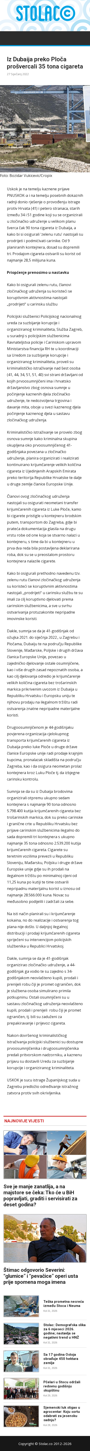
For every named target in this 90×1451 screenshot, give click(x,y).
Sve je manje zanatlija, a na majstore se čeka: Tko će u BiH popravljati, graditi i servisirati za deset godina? (40, 1195)
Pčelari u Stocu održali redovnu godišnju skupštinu (61, 1386)
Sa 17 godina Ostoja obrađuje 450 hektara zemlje (60, 1358)
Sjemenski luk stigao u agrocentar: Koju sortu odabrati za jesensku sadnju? (61, 1413)
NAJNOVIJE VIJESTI (24, 1120)
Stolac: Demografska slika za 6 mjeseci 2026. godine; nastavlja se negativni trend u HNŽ (64, 1331)
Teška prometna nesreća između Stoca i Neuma (63, 1304)
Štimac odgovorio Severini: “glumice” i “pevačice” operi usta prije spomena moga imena (40, 1276)
